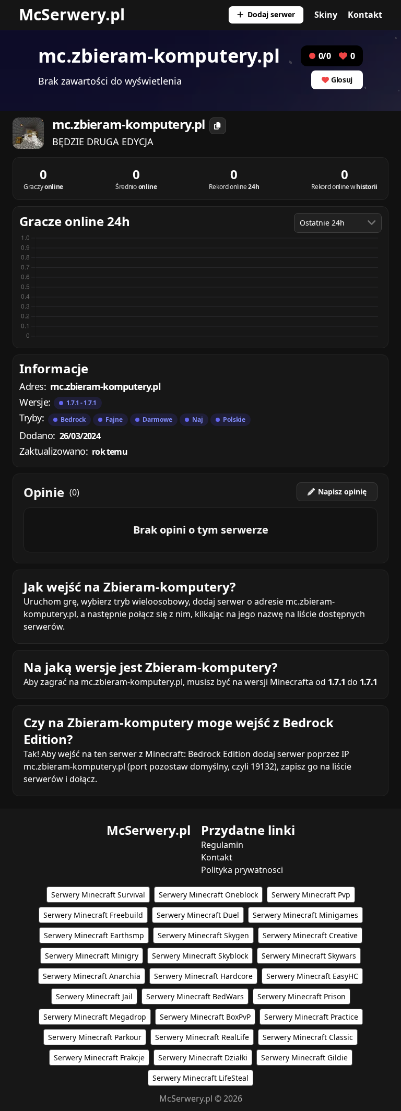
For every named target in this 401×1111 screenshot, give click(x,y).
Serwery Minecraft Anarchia (91, 976)
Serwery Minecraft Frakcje (99, 1057)
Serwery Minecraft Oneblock (208, 895)
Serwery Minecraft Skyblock (200, 956)
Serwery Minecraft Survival (98, 895)
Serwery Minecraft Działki (202, 1057)
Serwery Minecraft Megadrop (94, 1017)
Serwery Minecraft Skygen (203, 935)
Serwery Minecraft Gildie (304, 1057)
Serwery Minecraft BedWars (195, 996)
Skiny (325, 14)
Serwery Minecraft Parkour (94, 1037)
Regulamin (222, 844)
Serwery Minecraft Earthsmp (94, 935)
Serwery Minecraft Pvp (311, 895)
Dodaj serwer (271, 14)
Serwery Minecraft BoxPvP (205, 1017)
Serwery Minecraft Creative (310, 935)
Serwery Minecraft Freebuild (93, 915)
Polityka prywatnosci (242, 870)
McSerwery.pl (72, 14)
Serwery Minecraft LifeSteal (200, 1078)
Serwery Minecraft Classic (308, 1037)
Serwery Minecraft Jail (94, 996)
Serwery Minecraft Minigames (305, 915)
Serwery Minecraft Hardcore (203, 976)
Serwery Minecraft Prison (301, 996)
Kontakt (365, 14)
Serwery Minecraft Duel (198, 915)
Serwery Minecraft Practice (311, 1017)
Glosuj (341, 80)
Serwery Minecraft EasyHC (312, 976)
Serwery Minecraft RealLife (202, 1037)
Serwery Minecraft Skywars (309, 956)
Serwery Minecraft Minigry (91, 956)
